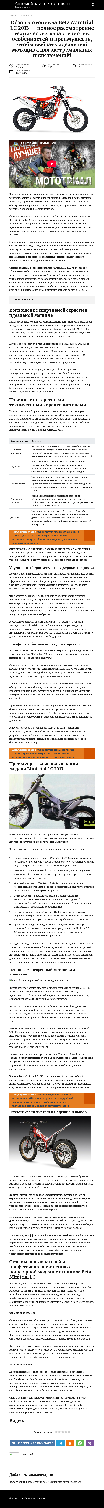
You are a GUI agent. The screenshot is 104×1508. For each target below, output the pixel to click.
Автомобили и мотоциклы (42, 3)
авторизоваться (72, 1481)
